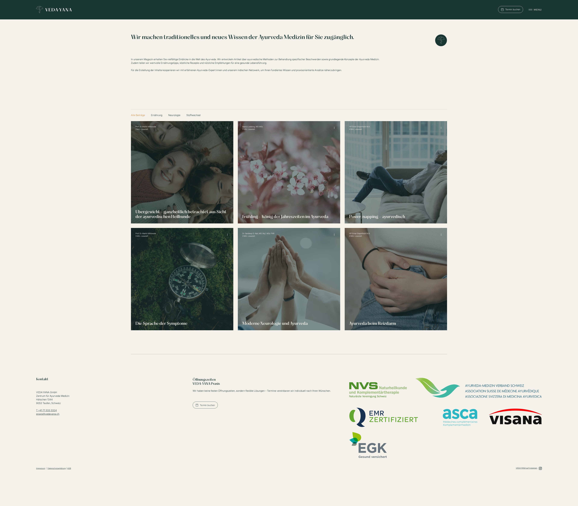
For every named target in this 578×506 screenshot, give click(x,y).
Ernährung (156, 115)
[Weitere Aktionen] (228, 128)
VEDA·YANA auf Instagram (526, 468)
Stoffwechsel (193, 115)
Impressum (40, 468)
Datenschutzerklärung (57, 468)
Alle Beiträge (138, 115)
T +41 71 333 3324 (46, 410)
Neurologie (174, 115)
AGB (69, 468)
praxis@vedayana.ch (47, 413)
